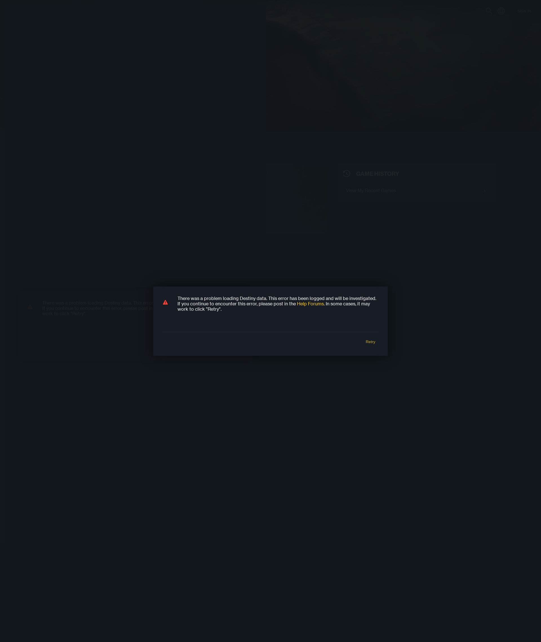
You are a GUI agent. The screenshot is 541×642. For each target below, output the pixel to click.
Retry (370, 341)
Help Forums (310, 303)
